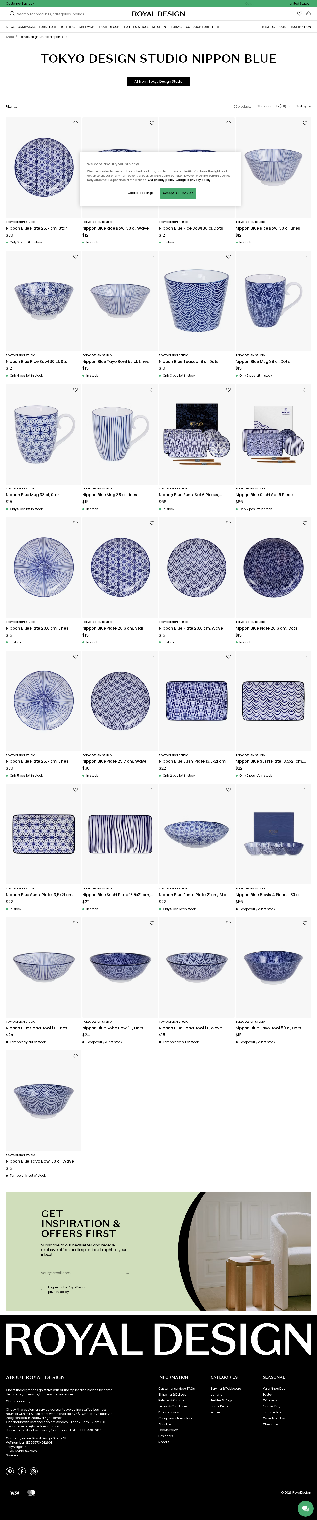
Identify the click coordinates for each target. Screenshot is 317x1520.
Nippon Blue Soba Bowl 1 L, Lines (36, 1028)
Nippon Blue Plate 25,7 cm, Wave (114, 762)
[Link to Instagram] (34, 1471)
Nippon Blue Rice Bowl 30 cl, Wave (115, 228)
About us (165, 1424)
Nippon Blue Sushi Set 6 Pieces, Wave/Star (189, 495)
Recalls (163, 1442)
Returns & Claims (171, 1400)
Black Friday (272, 1412)
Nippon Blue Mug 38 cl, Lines (109, 495)
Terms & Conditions (173, 1406)
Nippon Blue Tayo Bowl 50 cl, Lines (115, 362)
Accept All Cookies (178, 193)
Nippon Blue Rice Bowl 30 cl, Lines (268, 228)
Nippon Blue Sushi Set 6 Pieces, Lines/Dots (266, 495)
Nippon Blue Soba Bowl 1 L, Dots (112, 1028)
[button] (300, 4)
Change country (18, 1401)
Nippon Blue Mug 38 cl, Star (32, 495)
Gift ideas (270, 1400)
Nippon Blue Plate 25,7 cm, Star (36, 228)
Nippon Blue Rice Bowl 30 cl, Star (37, 362)
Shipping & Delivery (172, 1394)
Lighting (217, 1394)
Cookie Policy (168, 1430)
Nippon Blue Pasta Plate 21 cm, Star (193, 895)
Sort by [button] (301, 106)
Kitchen (216, 1412)
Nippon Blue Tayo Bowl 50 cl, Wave (40, 1161)
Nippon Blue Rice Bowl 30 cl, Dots (191, 228)
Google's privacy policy (193, 180)
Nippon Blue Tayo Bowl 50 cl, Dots (268, 1028)
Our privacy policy (161, 180)
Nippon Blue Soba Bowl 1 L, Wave (190, 1028)
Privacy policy (168, 1412)
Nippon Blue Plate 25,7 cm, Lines (37, 762)
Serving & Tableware (226, 1388)
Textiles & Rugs (222, 1400)
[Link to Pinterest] (10, 1471)
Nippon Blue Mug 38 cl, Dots (263, 362)
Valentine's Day (274, 1388)
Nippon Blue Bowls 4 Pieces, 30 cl (268, 895)
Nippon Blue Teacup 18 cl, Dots (188, 362)
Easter (267, 1394)
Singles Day (271, 1406)
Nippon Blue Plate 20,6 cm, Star (112, 628)
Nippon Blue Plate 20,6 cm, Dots (266, 628)
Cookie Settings (141, 193)
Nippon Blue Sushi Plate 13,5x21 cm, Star (39, 895)
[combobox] (300, 4)
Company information (175, 1418)
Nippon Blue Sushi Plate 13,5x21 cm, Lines (116, 895)
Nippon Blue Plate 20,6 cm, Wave (191, 628)
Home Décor (220, 1406)
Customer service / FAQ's (176, 1388)
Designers (165, 1436)
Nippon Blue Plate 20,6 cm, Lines (37, 628)
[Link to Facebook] (22, 1471)
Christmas (271, 1424)
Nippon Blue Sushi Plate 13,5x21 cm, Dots (192, 762)
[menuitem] (10, 27)
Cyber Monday (274, 1418)
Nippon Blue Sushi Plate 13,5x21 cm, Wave (269, 762)
